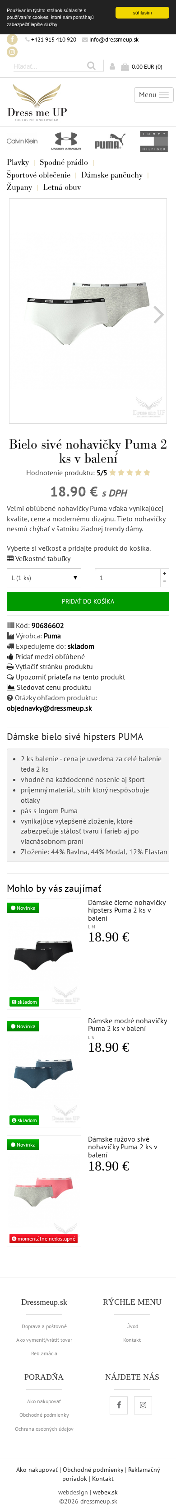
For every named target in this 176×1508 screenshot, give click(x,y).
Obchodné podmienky (44, 1414)
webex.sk (105, 1492)
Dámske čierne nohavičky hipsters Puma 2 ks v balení (126, 914)
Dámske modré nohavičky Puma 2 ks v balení (127, 1028)
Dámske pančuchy (112, 174)
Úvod (132, 1326)
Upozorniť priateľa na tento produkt (69, 676)
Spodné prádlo (64, 162)
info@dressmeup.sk (113, 39)
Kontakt (132, 1339)
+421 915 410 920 (53, 39)
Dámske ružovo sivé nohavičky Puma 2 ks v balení (122, 1146)
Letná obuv (62, 187)
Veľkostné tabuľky (42, 558)
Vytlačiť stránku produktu (53, 666)
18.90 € (108, 937)
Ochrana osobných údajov (44, 1428)
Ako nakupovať (44, 1401)
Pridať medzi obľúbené (49, 656)
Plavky (18, 162)
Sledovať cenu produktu (53, 687)
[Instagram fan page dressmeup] (12, 52)
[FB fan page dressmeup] (12, 39)
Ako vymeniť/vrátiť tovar (44, 1339)
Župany (19, 187)
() (147, 66)
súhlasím (142, 12)
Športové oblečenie (38, 174)
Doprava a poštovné (44, 1326)
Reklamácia (44, 1353)
